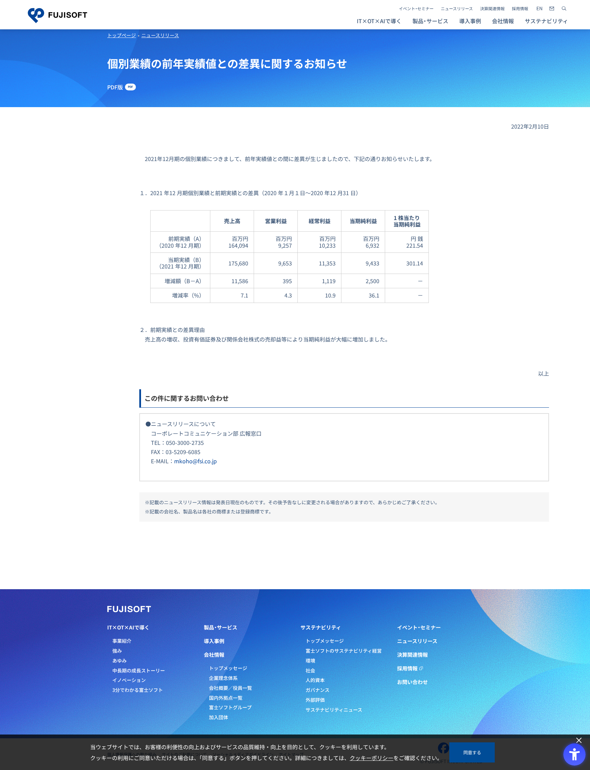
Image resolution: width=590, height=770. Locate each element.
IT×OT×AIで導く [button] (379, 21)
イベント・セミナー (416, 8)
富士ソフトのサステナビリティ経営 (344, 650)
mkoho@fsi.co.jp (195, 461)
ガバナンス (317, 689)
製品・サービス (220, 627)
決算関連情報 (492, 8)
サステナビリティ (320, 627)
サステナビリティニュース (334, 709)
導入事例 (470, 21)
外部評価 (315, 699)
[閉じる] (579, 740)
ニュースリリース (457, 8)
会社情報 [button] (503, 21)
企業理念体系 (223, 677)
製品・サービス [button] (430, 21)
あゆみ (119, 660)
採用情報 (520, 8)
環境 (310, 660)
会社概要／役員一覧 (230, 687)
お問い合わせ (412, 682)
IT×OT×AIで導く (128, 627)
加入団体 (218, 717)
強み (117, 650)
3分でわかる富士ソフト (137, 689)
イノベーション (129, 680)
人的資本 (315, 680)
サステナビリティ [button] (546, 21)
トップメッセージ (228, 668)
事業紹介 (121, 640)
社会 (310, 670)
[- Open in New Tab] (539, 8)
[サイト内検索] (564, 8)
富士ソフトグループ (230, 707)
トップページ (121, 35)
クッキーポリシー (371, 758)
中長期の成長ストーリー (138, 670)
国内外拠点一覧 (225, 697)
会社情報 (214, 654)
